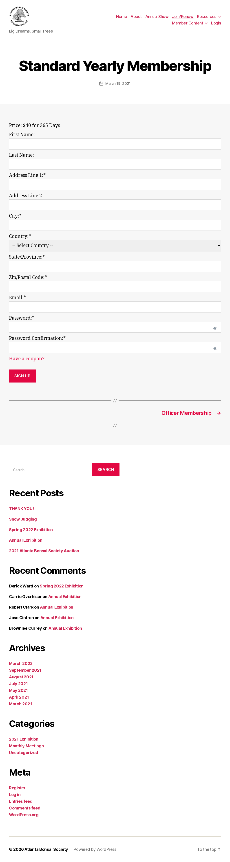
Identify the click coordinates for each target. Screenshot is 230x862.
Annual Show (157, 16)
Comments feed (24, 808)
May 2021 (18, 690)
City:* (15, 216)
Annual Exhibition (25, 540)
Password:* (21, 318)
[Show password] (214, 327)
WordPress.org (24, 814)
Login (216, 23)
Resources (207, 16)
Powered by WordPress (94, 849)
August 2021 (21, 677)
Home (121, 16)
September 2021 (25, 670)
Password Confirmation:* (37, 338)
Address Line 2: (26, 196)
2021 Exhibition (23, 739)
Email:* (17, 298)
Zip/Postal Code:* (28, 278)
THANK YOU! (21, 508)
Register (17, 787)
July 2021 (18, 683)
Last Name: (21, 155)
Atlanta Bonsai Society (46, 849)
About (136, 16)
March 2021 (20, 703)
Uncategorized (23, 752)
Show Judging (23, 519)
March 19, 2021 (118, 83)
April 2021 (19, 697)
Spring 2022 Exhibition (31, 529)
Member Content (187, 23)
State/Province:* (27, 257)
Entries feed (21, 801)
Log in (14, 794)
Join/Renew (182, 16)
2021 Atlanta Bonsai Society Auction (44, 550)
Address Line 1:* (27, 175)
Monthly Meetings (26, 745)
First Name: (22, 135)
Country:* (20, 236)
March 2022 (20, 663)
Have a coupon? (26, 359)
